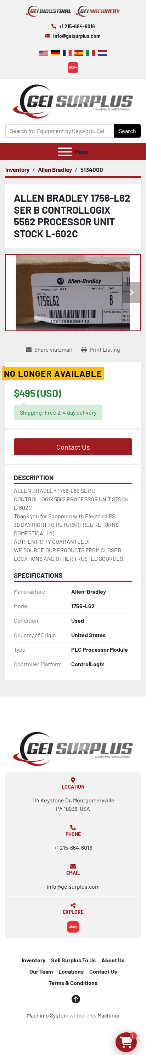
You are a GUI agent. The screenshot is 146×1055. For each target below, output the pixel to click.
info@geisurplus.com (77, 36)
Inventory (33, 960)
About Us (112, 960)
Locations (71, 971)
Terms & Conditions (73, 982)
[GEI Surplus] (73, 748)
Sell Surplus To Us (73, 960)
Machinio (108, 1015)
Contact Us (73, 447)
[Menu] (65, 151)
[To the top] (76, 999)
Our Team (41, 971)
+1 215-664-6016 (77, 26)
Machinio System (47, 1015)
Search (127, 130)
